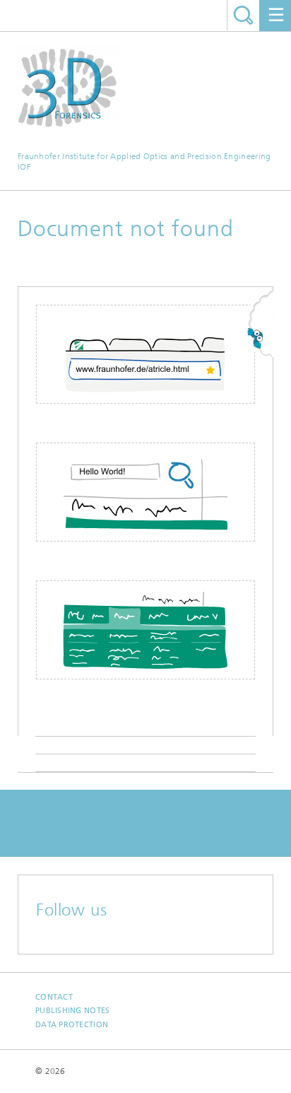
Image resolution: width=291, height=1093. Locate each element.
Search (243, 15)
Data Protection (71, 1024)
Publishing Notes (72, 1010)
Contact (54, 997)
